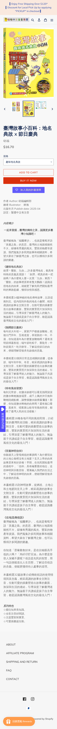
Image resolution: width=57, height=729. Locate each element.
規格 (5, 156)
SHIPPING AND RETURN (21, 662)
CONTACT (12, 679)
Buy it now (28, 180)
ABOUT (11, 644)
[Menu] (52, 19)
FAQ (9, 670)
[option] (16, 106)
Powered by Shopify (42, 718)
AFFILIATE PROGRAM (20, 653)
